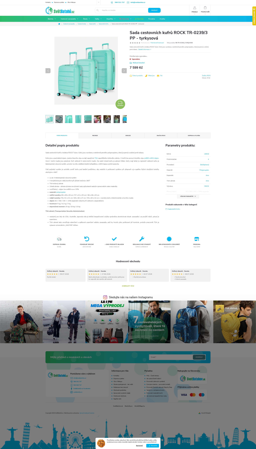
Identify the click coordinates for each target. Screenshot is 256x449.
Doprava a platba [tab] (194, 135)
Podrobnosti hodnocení (157, 43)
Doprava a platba (59, 2)
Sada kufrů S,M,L (174, 209)
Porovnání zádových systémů (155, 381)
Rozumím (153, 446)
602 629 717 (78, 385)
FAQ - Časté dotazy (152, 376)
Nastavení (139, 446)
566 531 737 (78, 382)
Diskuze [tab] (128, 135)
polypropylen (61, 192)
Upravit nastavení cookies (87, 413)
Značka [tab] (161, 135)
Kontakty (48, 2)
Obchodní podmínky (120, 390)
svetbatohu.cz (78, 392)
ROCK (206, 186)
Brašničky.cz (128, 406)
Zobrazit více (128, 286)
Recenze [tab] (95, 135)
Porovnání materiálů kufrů (154, 393)
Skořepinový (204, 165)
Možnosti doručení (139, 63)
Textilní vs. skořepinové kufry (155, 390)
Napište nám (117, 399)
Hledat (154, 10)
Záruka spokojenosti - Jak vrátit (123, 384)
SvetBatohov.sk (118, 406)
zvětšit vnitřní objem (151, 158)
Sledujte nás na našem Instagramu (131, 297)
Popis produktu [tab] (62, 135)
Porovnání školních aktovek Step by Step (159, 387)
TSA (96, 158)
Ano (207, 175)
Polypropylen (204, 170)
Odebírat (199, 357)
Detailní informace (144, 49)
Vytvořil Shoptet (205, 413)
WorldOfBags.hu (139, 406)
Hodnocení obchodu (128, 261)
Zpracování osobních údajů (122, 393)
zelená (206, 154)
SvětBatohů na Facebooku (82, 389)
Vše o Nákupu (72, 2)
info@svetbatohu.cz (80, 378)
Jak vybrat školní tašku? (153, 378)
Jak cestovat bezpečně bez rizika (156, 396)
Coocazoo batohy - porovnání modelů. (158, 384)
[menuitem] (52, 19)
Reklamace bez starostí (121, 387)
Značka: (206, 76)
